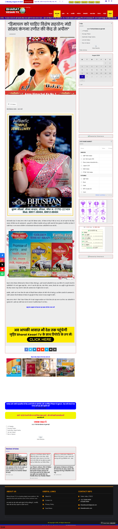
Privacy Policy (49, 504)
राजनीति (72, 13)
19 (92, 73)
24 (82, 76)
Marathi (84, 2)
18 (87, 73)
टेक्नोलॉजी (85, 13)
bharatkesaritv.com (86, 508)
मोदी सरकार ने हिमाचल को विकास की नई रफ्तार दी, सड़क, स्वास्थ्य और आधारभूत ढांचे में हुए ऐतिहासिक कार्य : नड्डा (64, 469)
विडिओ (110, 13)
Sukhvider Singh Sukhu (14, 430)
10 (82, 70)
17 (82, 73)
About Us (48, 496)
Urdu (97, 2)
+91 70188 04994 (86, 499)
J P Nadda (10, 426)
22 (105, 73)
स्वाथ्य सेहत (92, 13)
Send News (48, 508)
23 (110, 73)
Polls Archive (83, 50)
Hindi (71, 2)
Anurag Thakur (12, 428)
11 (87, 70)
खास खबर (57, 13)
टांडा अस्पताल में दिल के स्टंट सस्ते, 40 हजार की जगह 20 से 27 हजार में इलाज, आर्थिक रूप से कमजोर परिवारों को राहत (16, 469)
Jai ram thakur (12, 432)
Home (50, 13)
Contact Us (48, 500)
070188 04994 (85, 501)
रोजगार (99, 13)
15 (105, 70)
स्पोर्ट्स (104, 13)
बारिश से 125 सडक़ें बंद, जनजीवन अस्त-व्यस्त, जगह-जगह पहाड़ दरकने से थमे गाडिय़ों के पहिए (54, 1)
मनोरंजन (79, 13)
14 (101, 70)
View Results (40, 439)
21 (101, 73)
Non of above (11, 434)
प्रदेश (63, 13)
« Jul (81, 84)
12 (92, 70)
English (77, 2)
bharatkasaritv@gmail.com (89, 505)
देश (67, 13)
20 (97, 73)
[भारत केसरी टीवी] (15, 10)
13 (96, 70)
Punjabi (91, 2)
